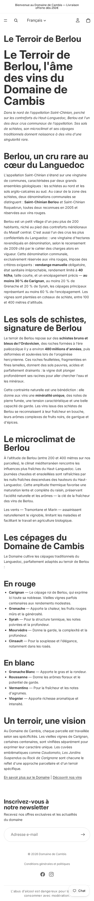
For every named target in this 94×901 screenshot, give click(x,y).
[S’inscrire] (83, 835)
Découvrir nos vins (67, 777)
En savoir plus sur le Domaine (27, 777)
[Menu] (5, 20)
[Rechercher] (16, 20)
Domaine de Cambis (52, 854)
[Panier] (88, 20)
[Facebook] (43, 874)
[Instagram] (51, 874)
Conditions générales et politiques (47, 864)
